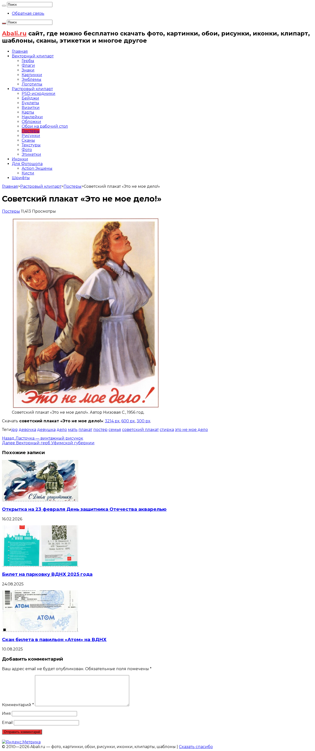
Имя (6, 713)
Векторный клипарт (33, 56)
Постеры (31, 131)
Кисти (28, 173)
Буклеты (30, 103)
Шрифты (21, 177)
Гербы (28, 60)
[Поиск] (4, 5)
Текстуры (31, 145)
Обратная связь (28, 13)
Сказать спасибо (196, 746)
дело (62, 429)
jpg (14, 429)
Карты (28, 112)
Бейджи (30, 98)
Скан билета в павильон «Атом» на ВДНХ (54, 639)
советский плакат (140, 429)
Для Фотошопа (27, 163)
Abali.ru (14, 33)
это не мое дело (191, 429)
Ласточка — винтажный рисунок (42, 438)
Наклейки (32, 117)
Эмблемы (31, 79)
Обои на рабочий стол (45, 126)
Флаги (28, 65)
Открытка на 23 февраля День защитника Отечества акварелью (84, 509)
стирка (167, 429)
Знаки (28, 70)
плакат (85, 429)
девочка (27, 429)
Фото (27, 149)
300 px (143, 421)
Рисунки (31, 135)
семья (115, 429)
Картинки (32, 74)
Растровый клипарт (32, 88)
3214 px (112, 421)
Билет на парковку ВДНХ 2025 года (47, 574)
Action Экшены (37, 168)
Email (7, 722)
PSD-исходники (38, 93)
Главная (20, 51)
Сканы (28, 140)
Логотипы (32, 84)
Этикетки (31, 154)
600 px (128, 421)
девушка (46, 429)
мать (73, 429)
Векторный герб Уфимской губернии (48, 443)
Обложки (31, 121)
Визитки (31, 107)
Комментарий (18, 704)
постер (100, 429)
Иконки (20, 159)
